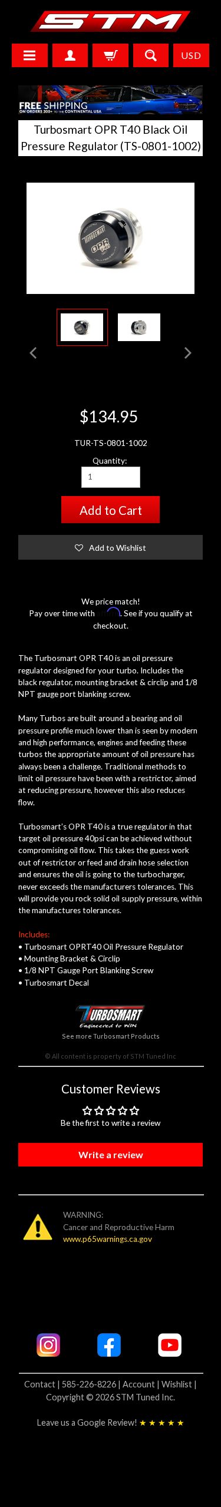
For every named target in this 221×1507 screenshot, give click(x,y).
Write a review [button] (110, 1154)
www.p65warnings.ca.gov (107, 1239)
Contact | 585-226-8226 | (73, 1384)
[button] (110, 547)
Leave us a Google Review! (110, 1422)
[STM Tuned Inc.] (110, 21)
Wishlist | (179, 1384)
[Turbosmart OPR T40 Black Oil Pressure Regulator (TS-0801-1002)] (82, 327)
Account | (142, 1384)
